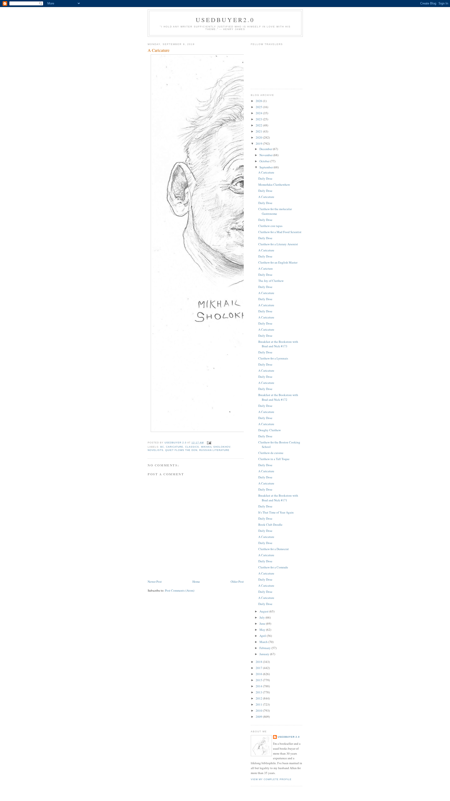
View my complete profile (271, 779)
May (262, 629)
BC (162, 447)
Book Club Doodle (270, 524)
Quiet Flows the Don (181, 450)
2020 (259, 137)
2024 (259, 113)
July (262, 617)
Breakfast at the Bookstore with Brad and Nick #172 (278, 397)
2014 (259, 686)
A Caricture (265, 268)
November (266, 155)
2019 (259, 143)
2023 (259, 119)
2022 (259, 125)
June (262, 623)
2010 (259, 710)
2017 (259, 668)
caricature (174, 447)
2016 (259, 674)
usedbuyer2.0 (225, 20)
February (265, 648)
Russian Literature (214, 450)
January (264, 654)
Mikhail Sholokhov (215, 447)
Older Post (237, 581)
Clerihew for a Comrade (273, 567)
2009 (259, 716)
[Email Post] (209, 442)
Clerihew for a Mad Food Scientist (279, 232)
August (264, 611)
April (263, 636)
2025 (259, 107)
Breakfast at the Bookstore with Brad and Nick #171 (278, 497)
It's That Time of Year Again (276, 512)
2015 (259, 680)
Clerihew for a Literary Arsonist (278, 244)
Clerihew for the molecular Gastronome (275, 211)
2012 (259, 698)
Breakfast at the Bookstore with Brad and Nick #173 (278, 344)
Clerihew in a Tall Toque (273, 459)
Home (196, 581)
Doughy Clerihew (269, 430)
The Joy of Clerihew (271, 281)
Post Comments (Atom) (179, 590)
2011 (259, 704)
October (264, 161)
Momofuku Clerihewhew (274, 184)
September (266, 167)
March (263, 642)
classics (192, 447)
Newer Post (155, 581)
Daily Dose (265, 178)
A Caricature (266, 172)
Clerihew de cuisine (270, 453)
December (266, 149)
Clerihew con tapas (270, 226)
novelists (155, 450)
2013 (259, 692)
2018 (259, 662)
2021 (259, 131)
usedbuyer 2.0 (289, 737)
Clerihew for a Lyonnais (273, 358)
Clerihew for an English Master (277, 262)
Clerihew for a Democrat (273, 549)
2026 (259, 101)
